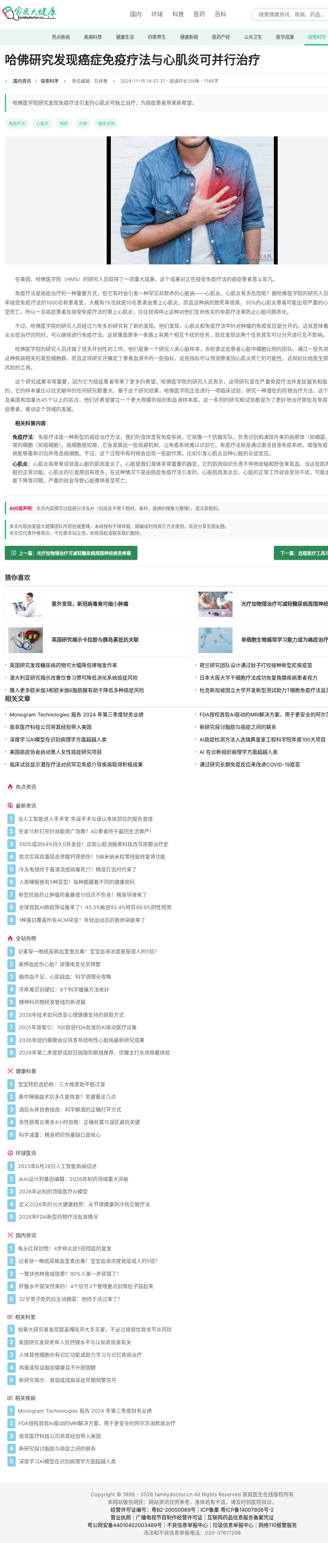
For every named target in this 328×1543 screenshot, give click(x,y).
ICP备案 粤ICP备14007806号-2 (237, 1510)
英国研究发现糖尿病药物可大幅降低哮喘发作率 (63, 665)
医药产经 (221, 37)
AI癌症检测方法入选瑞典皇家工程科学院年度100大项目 (263, 739)
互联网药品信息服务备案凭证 (240, 1517)
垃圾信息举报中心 (233, 1525)
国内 (136, 14)
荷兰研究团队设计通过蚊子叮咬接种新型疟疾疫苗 (256, 665)
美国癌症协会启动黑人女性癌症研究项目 (56, 752)
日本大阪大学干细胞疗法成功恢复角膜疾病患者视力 (258, 678)
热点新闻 (61, 37)
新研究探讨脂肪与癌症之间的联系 (238, 727)
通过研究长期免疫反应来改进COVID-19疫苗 (250, 764)
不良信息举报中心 (187, 1525)
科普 (178, 14)
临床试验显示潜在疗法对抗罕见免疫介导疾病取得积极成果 (76, 764)
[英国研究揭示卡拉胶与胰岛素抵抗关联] (27, 641)
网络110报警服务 (277, 1525)
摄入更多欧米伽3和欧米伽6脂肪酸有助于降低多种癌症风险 (77, 690)
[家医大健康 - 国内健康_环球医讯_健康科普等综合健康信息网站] (29, 14)
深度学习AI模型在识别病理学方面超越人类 (58, 739)
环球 (157, 14)
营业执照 (121, 1517)
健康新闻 (189, 37)
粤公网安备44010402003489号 (124, 1525)
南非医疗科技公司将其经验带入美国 (51, 727)
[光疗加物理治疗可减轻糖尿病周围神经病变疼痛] (217, 605)
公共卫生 (253, 37)
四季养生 (157, 37)
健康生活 (125, 37)
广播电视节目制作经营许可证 (169, 1517)
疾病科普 (93, 37)
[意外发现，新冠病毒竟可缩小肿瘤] (27, 605)
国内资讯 (22, 81)
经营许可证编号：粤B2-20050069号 (153, 1510)
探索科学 (50, 81)
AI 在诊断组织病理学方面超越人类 (239, 752)
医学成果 (285, 37)
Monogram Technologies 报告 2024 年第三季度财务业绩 (77, 714)
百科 (220, 14)
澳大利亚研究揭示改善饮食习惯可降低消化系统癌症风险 (74, 678)
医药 (199, 14)
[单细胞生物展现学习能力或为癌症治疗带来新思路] (217, 641)
